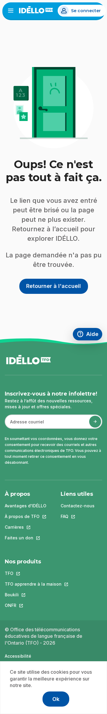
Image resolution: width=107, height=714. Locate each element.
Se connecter (86, 10)
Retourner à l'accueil (53, 286)
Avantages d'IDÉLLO (25, 505)
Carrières (25, 527)
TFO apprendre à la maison (33, 583)
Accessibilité (18, 656)
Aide (89, 335)
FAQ (78, 516)
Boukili (33, 594)
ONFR (33, 605)
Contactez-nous (78, 505)
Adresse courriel (25, 425)
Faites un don (25, 537)
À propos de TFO (25, 516)
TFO (33, 573)
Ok (55, 699)
